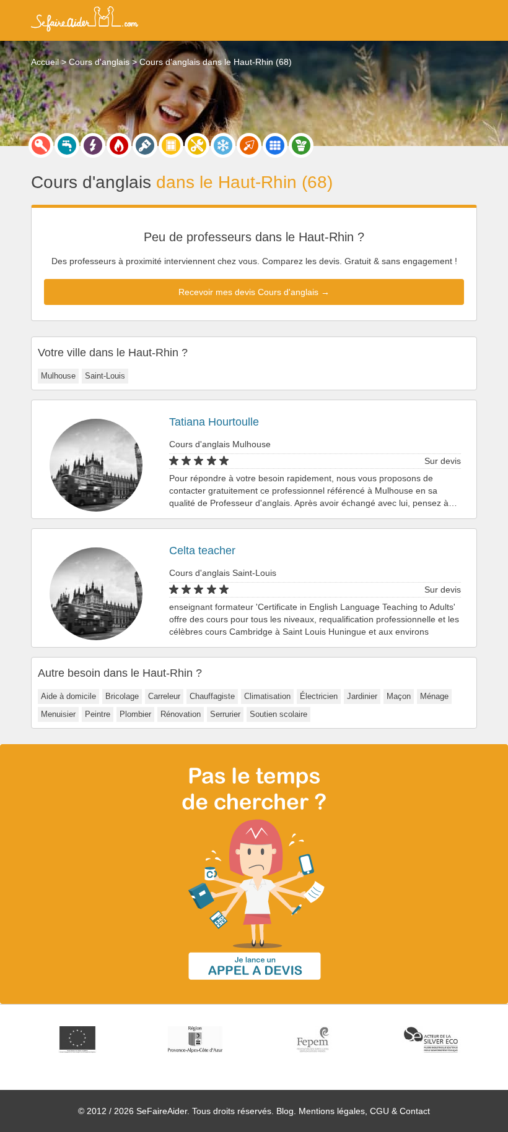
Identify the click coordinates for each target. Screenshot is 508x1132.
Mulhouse (58, 375)
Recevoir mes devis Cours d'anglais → (254, 292)
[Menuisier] (171, 145)
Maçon (399, 696)
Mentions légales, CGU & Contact (364, 1111)
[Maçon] (249, 145)
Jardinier (362, 696)
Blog (285, 1111)
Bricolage (122, 696)
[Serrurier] (41, 145)
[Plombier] (67, 145)
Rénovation (180, 714)
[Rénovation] (197, 145)
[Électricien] (93, 145)
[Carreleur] (275, 145)
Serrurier (225, 714)
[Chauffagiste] (119, 145)
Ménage (434, 696)
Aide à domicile (68, 696)
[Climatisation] (223, 145)
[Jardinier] (301, 145)
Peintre (97, 714)
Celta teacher (202, 550)
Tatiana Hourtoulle (214, 422)
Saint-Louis (105, 375)
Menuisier (58, 714)
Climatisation (267, 696)
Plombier (135, 714)
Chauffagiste (212, 696)
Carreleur (164, 696)
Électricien (319, 696)
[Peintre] (145, 145)
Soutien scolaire (278, 714)
